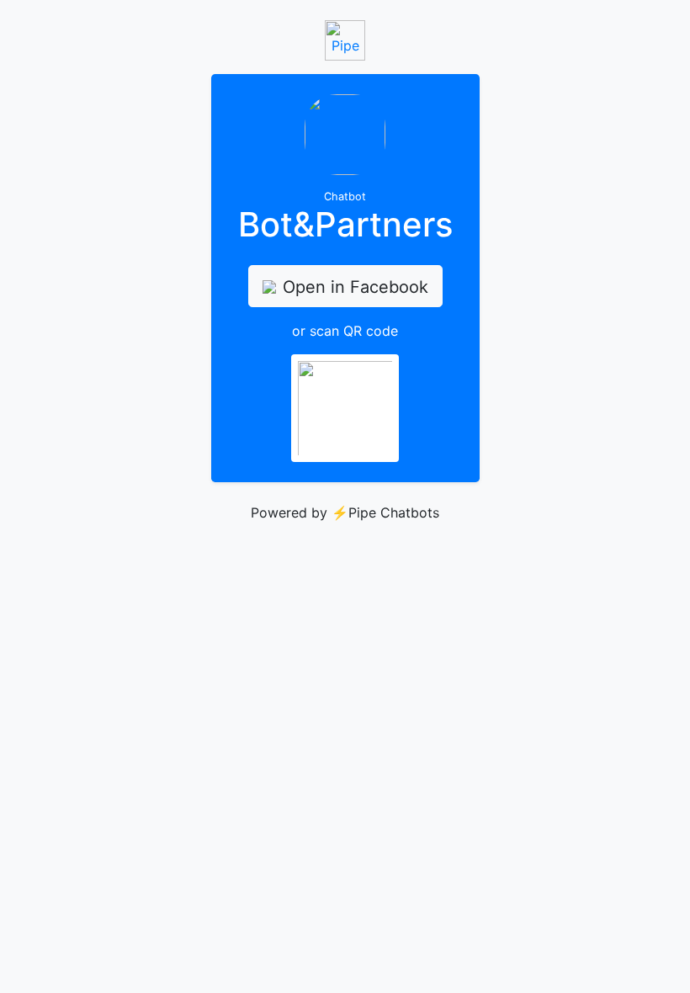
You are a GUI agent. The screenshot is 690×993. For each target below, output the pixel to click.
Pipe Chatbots (393, 512)
